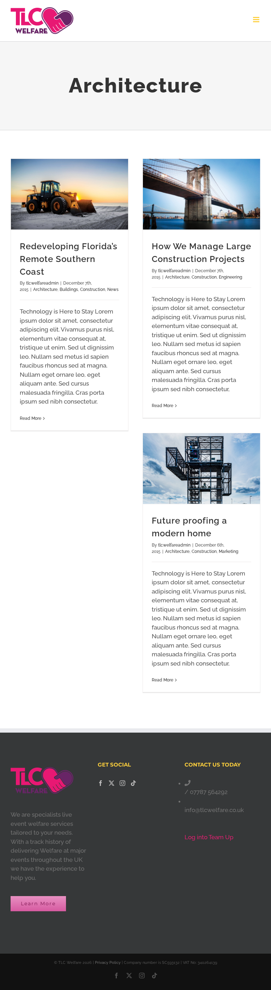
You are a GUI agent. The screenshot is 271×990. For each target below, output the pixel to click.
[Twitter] (111, 783)
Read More (30, 418)
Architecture (45, 289)
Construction (92, 289)
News (113, 289)
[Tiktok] (133, 783)
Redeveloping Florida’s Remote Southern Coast (69, 259)
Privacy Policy (108, 962)
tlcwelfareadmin (42, 283)
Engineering (230, 277)
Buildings (69, 289)
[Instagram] (122, 783)
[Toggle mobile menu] (256, 19)
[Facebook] (100, 783)
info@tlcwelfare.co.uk (214, 809)
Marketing (228, 551)
